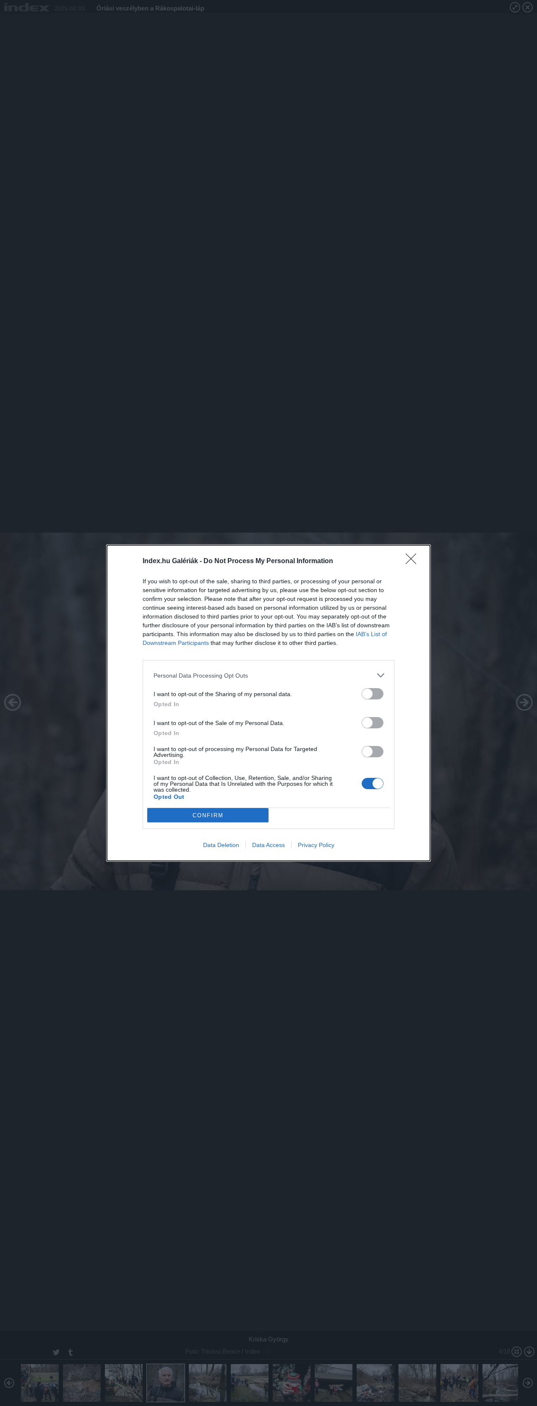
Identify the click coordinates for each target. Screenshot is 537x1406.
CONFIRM (208, 815)
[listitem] (268, 675)
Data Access (268, 845)
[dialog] (268, 703)
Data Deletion (221, 845)
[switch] (372, 693)
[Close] (414, 561)
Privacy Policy (316, 845)
